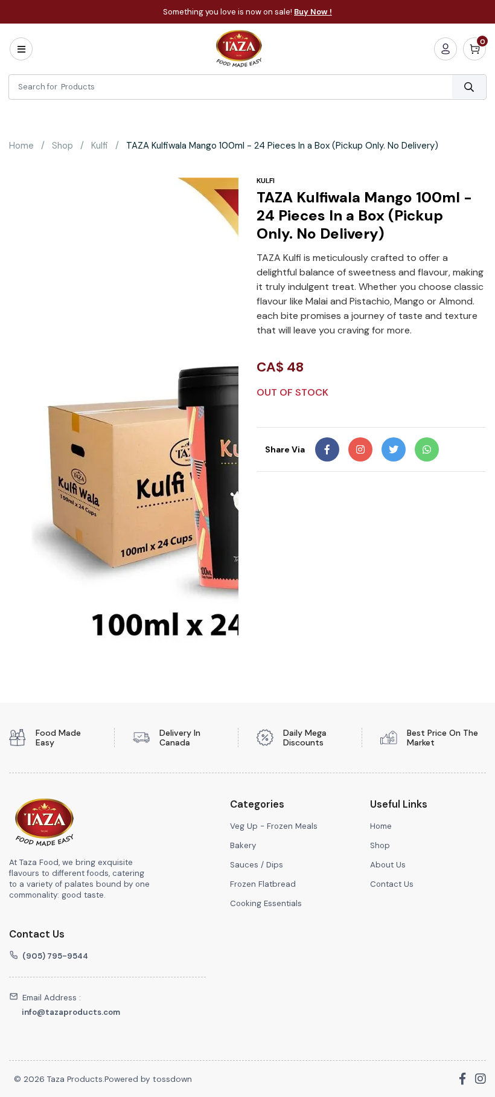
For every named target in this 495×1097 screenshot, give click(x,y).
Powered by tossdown (148, 1078)
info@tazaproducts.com (71, 1012)
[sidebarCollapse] (21, 49)
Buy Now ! (313, 12)
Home (21, 146)
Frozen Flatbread (263, 884)
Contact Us (392, 884)
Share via (285, 449)
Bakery (243, 845)
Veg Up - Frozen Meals (274, 826)
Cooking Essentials (266, 903)
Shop (62, 146)
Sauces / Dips (258, 865)
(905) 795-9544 (55, 956)
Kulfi (99, 146)
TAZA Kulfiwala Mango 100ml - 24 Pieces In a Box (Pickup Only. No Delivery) (282, 146)
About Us (388, 865)
